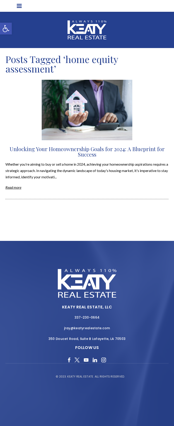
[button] (6, 28)
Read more (13, 187)
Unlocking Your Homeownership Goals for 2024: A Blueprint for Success (87, 151)
